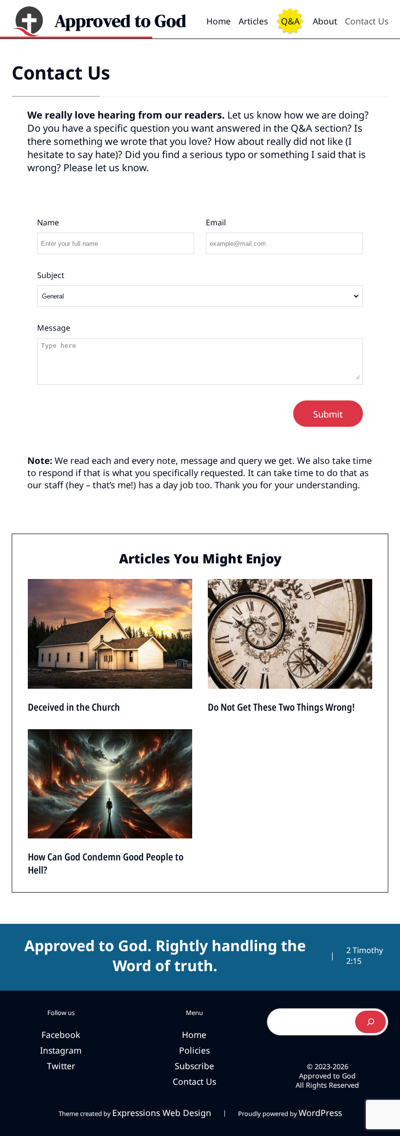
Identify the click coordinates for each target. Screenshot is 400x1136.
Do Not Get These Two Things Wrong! (281, 707)
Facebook (60, 1034)
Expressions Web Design (161, 1112)
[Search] (370, 1022)
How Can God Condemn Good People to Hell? (105, 863)
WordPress (320, 1112)
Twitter (61, 1066)
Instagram (60, 1050)
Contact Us (61, 72)
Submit (328, 414)
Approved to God (120, 21)
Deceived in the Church (74, 707)
